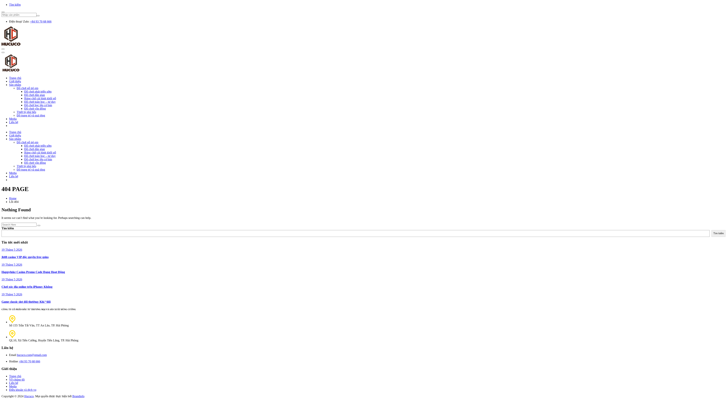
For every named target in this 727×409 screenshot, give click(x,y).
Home (12, 198)
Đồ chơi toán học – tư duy (40, 101)
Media (13, 118)
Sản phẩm (15, 84)
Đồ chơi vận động (35, 108)
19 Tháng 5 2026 (12, 249)
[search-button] (38, 15)
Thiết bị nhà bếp (26, 112)
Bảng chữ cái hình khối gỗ (40, 98)
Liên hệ (13, 122)
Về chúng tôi (17, 379)
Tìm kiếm (15, 4)
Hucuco (29, 396)
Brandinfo (78, 396)
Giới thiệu (15, 81)
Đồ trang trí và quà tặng (31, 115)
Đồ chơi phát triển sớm (37, 91)
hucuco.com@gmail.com (32, 355)
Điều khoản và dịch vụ (22, 389)
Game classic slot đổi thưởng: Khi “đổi (26, 301)
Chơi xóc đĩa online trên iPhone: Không (27, 286)
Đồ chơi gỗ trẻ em (27, 88)
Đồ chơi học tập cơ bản (38, 105)
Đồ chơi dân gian (34, 95)
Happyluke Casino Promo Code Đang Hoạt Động (33, 272)
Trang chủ (15, 78)
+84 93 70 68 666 (40, 21)
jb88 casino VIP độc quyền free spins (25, 257)
